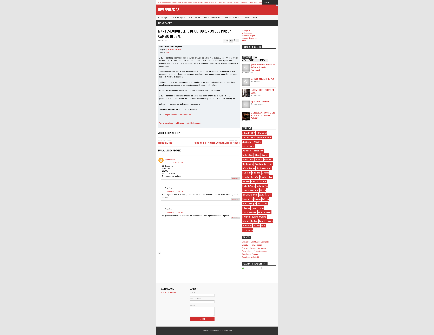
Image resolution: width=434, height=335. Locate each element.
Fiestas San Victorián (258, 181)
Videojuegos (247, 33)
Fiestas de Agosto (248, 186)
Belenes (257, 155)
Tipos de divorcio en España (260, 101)
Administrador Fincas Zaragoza (254, 251)
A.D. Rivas (245, 137)
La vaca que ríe (247, 199)
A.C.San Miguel (163, 17)
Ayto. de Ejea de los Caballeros (252, 150)
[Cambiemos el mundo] (173, 49)
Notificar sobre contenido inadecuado (188, 123)
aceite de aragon (248, 36)
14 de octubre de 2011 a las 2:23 (174, 191)
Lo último (265, 199)
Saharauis (245, 221)
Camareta (265, 155)
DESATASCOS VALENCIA (225, 2)
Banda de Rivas (247, 155)
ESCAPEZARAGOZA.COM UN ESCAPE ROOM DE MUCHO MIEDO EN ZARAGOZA (263, 115)
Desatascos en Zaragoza (252, 245)
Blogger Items (228, 330)
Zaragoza (256, 225)
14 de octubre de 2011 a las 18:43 (174, 212)
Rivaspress (246, 216)
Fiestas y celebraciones (212, 17)
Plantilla (260, 203)
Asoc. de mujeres (179, 17)
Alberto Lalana (247, 142)
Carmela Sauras (247, 159)
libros (244, 41)
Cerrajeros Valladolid (250, 257)
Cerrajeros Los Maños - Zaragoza (255, 242)
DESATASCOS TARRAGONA (257, 2)
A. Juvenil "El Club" (248, 133)
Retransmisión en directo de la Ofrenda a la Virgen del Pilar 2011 (217, 142)
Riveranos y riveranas (250, 17)
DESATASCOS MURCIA (210, 2)
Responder (235, 178)
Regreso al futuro (257, 208)
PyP (266, 203)
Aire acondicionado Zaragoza (254, 248)
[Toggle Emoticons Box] (159, 253)
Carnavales (259, 159)
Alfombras (257, 142)
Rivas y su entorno (264, 212)
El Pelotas (265, 172)
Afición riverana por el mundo (261, 137)
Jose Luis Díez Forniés (249, 194)
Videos (270, 221)
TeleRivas (254, 221)
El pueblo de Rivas (266, 177)
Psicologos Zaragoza (179, 2)
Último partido (247, 230)
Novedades (165, 23)
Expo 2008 (246, 181)
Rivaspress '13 (168, 9)
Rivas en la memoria (232, 17)
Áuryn (263, 225)
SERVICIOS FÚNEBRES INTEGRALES (262, 78)
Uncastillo (262, 221)
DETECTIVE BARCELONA (241, 2)
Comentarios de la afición (263, 164)
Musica (244, 203)
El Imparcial (256, 172)
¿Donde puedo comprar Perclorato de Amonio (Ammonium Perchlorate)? (263, 67)
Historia (263, 190)
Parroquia (252, 203)
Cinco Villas (268, 159)
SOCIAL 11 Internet (168, 292)
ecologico (246, 31)
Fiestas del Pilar (262, 186)
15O (167, 52)
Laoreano (257, 199)
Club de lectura (194, 17)
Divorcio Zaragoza (164, 2)
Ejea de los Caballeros (264, 168)
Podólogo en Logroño (165, 142)
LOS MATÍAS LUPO (265, 194)
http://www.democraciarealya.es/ (178, 115)
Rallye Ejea (246, 208)
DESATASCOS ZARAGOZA (195, 2)
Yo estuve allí (247, 225)
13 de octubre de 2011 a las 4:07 (174, 163)
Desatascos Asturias (250, 254)
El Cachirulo (246, 172)
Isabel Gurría (170, 159)
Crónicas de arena (248, 168)
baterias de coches (249, 38)
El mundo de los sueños (250, 177)
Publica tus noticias (166, 123)
